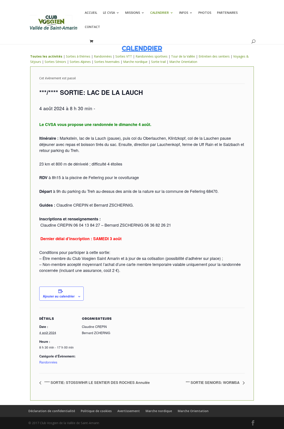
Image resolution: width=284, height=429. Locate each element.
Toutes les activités (46, 56)
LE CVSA (109, 13)
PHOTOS (204, 13)
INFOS (183, 13)
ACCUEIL (91, 13)
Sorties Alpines (80, 62)
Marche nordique (135, 62)
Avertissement (128, 411)
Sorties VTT (123, 56)
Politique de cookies (96, 411)
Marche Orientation (183, 62)
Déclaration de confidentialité (51, 411)
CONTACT (92, 27)
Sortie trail (159, 62)
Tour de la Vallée (183, 56)
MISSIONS (132, 13)
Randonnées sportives (152, 56)
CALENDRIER (159, 13)
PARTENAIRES (227, 13)
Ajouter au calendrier (59, 296)
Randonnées (103, 56)
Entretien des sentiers (214, 56)
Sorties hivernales (107, 62)
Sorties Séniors (55, 62)
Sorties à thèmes (78, 56)
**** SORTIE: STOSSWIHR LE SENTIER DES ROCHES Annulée (96, 382)
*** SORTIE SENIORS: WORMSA (213, 382)
